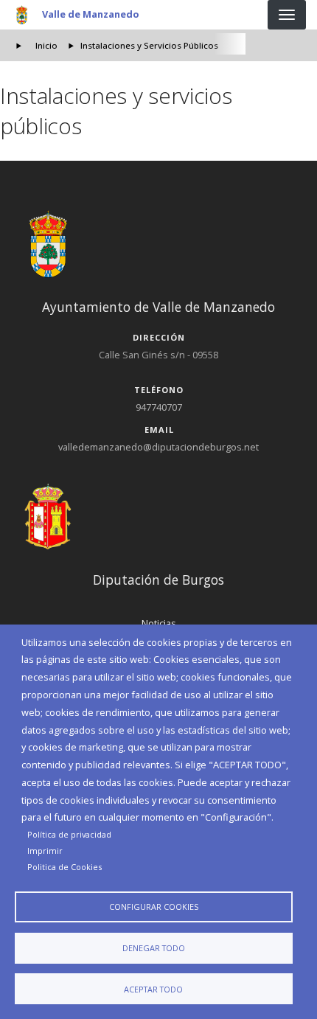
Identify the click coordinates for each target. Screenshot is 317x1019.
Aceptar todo (153, 989)
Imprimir (45, 850)
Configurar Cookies (153, 906)
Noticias (159, 623)
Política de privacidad (69, 834)
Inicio (46, 45)
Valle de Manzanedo (90, 14)
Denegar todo (153, 947)
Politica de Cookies (64, 866)
